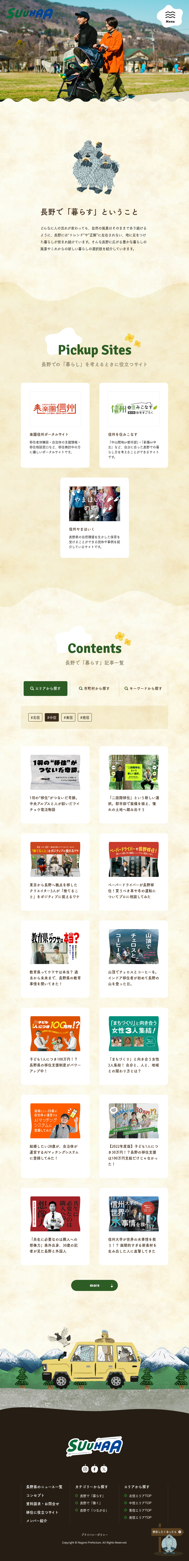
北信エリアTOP (140, 1495)
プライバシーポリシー (94, 1534)
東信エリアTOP (140, 1510)
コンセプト (35, 1495)
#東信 (68, 717)
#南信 (84, 717)
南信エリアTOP (140, 1517)
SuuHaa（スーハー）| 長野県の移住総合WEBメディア (29, 14)
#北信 (35, 717)
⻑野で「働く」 (91, 1502)
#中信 (51, 717)
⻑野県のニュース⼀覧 (44, 1486)
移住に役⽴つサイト (42, 1512)
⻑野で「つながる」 (94, 1510)
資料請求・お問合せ (42, 1503)
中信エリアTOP (140, 1502)
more (94, 1285)
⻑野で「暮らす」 (92, 1495)
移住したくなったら (165, 1532)
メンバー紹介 (36, 1520)
